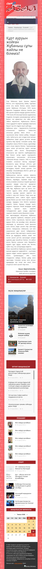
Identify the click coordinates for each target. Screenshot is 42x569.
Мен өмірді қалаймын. (23, 430)
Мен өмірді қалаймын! (23, 446)
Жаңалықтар (14, 277)
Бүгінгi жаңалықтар (21, 367)
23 (33, 531)
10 (8, 528)
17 (8, 531)
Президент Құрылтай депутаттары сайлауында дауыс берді (19, 373)
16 (33, 528)
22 (29, 531)
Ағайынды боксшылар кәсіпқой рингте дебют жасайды (23, 486)
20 (20, 531)
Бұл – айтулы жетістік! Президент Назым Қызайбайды (23, 476)
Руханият (23, 277)
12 (16, 528)
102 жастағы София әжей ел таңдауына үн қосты (18, 396)
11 (12, 528)
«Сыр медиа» (18, 563)
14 (24, 528)
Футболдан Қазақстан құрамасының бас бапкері (24, 502)
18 (12, 531)
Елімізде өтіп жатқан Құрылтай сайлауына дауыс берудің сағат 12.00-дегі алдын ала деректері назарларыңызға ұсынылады (19, 385)
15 (29, 528)
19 (16, 531)
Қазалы (21, 9)
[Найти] (34, 17)
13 (20, 528)
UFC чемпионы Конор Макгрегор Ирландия (22, 468)
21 (24, 531)
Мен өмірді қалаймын (22, 423)
